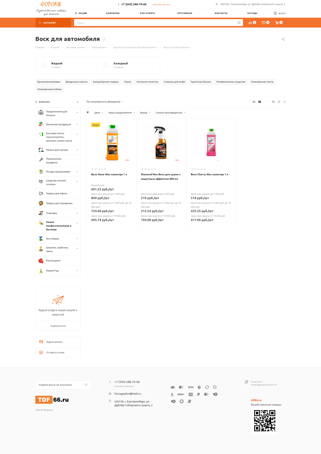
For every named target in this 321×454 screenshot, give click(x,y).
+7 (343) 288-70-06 (134, 4)
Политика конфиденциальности (264, 383)
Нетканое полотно (147, 81)
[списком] (278, 102)
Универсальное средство (230, 81)
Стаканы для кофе (174, 81)
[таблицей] (284, 102)
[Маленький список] (254, 102)
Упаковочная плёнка (49, 89)
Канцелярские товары (106, 81)
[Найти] (239, 22)
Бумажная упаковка (48, 81)
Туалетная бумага (201, 81)
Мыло (127, 81)
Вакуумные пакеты (76, 81)
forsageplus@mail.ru (127, 393)
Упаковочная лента (262, 81)
